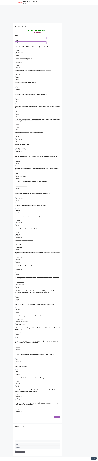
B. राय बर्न (18, 112)
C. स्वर (17, 65)
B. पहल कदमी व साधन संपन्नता (21, 186)
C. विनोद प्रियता (19, 247)
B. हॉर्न (17, 297)
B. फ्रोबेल (17, 409)
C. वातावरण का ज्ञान (19, 151)
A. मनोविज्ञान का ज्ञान (20, 282)
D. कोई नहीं (18, 262)
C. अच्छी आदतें (18, 188)
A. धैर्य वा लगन (18, 173)
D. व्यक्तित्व (18, 67)
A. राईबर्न (18, 124)
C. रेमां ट (17, 235)
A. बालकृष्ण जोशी (19, 257)
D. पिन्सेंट (18, 413)
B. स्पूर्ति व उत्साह (19, 271)
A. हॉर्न (17, 50)
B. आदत (17, 371)
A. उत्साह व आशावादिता (20, 185)
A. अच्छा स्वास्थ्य (19, 62)
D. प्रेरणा (17, 351)
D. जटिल (18, 225)
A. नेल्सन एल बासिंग (20, 296)
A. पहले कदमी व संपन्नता (20, 208)
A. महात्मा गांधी (18, 332)
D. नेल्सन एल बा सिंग (20, 91)
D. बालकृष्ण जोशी (19, 237)
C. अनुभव (18, 385)
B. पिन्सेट (18, 359)
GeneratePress (57, 459)
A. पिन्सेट (18, 395)
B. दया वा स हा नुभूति (19, 175)
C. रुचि (17, 373)
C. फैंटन (17, 77)
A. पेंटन (17, 111)
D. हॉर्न (17, 79)
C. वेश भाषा (18, 272)
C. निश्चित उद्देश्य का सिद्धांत (21, 323)
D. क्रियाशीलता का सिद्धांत (20, 324)
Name (16, 35)
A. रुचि (17, 346)
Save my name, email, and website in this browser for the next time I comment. (35, 450)
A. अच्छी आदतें (18, 197)
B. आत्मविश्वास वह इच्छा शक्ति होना (22, 149)
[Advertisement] (49, 14)
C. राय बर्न (18, 53)
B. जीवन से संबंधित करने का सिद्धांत (22, 321)
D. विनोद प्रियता (19, 202)
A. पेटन (17, 86)
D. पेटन (17, 312)
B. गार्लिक (18, 161)
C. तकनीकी (18, 224)
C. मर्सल (17, 299)
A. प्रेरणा (17, 369)
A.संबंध (17, 381)
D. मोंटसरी (18, 129)
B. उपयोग (18, 383)
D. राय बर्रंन (18, 103)
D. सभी (17, 153)
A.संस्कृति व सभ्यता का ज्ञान (21, 148)
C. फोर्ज (17, 261)
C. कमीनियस (18, 361)
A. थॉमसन (18, 160)
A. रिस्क (17, 136)
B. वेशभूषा (18, 64)
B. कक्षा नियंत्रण (19, 246)
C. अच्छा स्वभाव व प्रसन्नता (21, 176)
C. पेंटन (17, 101)
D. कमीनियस (18, 399)
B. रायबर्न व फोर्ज (19, 396)
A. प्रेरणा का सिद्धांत (19, 319)
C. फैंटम (17, 127)
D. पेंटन (17, 141)
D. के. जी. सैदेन (18, 116)
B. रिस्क (17, 76)
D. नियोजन (18, 374)
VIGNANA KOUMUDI (30, 2)
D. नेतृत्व (17, 190)
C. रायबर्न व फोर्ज (19, 411)
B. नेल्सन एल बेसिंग (19, 52)
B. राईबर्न (17, 334)
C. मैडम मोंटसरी (19, 139)
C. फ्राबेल (18, 398)
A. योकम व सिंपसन (19, 408)
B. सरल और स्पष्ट (19, 222)
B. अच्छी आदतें (18, 210)
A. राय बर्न (18, 74)
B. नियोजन (18, 347)
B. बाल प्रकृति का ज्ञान (20, 284)
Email (16, 40)
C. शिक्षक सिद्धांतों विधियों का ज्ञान (22, 286)
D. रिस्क (17, 55)
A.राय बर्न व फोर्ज (19, 358)
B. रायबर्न (18, 138)
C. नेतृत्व (17, 200)
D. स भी (17, 213)
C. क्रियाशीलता (18, 349)
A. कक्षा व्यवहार (19, 244)
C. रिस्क (17, 114)
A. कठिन (18, 220)
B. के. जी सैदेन (18, 309)
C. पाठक (18, 336)
